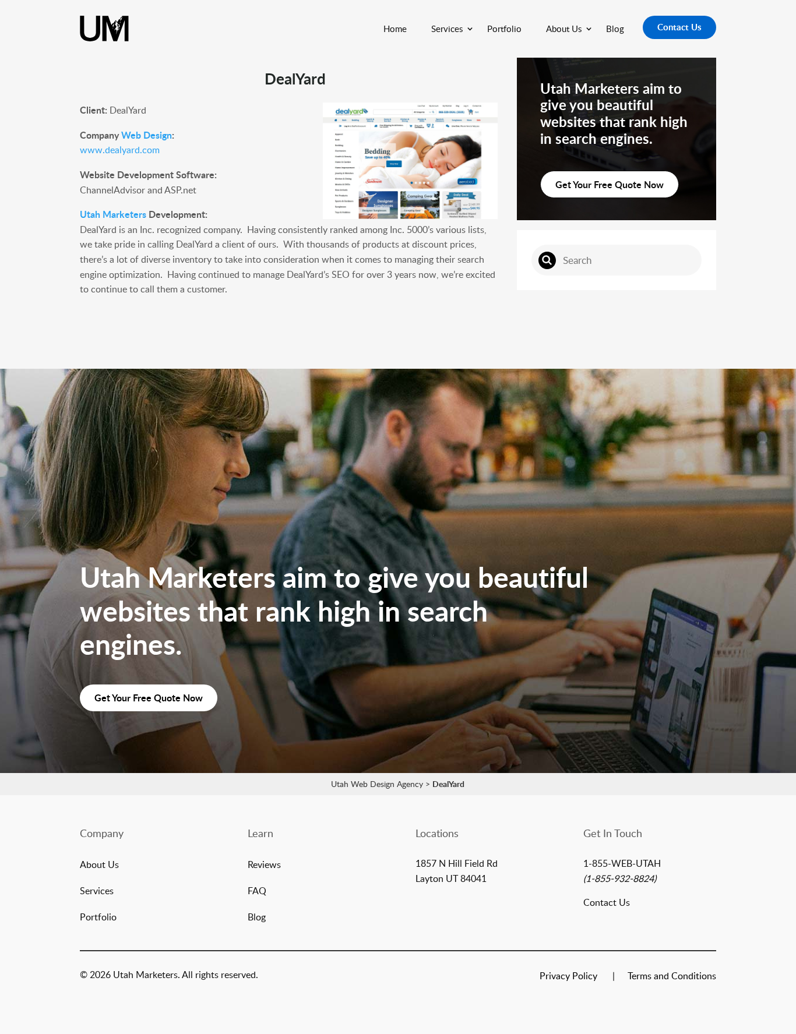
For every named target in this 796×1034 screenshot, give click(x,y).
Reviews (264, 865)
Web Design (146, 135)
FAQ (257, 892)
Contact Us (679, 27)
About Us (564, 28)
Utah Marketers (113, 214)
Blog (615, 28)
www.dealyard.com (120, 149)
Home (395, 28)
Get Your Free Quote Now (609, 184)
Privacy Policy (568, 977)
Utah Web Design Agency (377, 783)
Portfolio (504, 28)
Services (447, 28)
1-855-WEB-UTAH (622, 863)
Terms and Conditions (672, 977)
